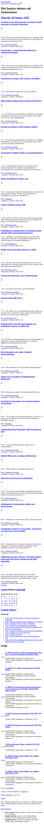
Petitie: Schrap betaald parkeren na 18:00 (18, 250)
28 (5, 605)
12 (16, 598)
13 (2, 601)
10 (12, 598)
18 (14, 601)
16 (9, 601)
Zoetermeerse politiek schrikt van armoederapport (22, 153)
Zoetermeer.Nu (6, 2)
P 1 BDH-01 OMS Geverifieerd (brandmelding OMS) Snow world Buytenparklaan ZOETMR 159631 (23, 653)
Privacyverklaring (6, 795)
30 (2, 596)
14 (5, 601)
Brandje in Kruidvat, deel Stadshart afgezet (19, 127)
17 (12, 601)
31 (5, 596)
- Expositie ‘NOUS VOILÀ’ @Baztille (19, 623)
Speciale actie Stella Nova (11, 298)
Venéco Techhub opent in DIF (13, 205)
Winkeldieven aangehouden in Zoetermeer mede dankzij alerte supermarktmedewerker (21, 232)
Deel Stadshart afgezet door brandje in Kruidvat (21, 101)
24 (12, 603)
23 (9, 603)
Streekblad (8, 199)
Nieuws (3, 3)
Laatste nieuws (8, 609)
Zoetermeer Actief (11, 173)
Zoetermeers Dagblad (12, 95)
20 (2, 603)
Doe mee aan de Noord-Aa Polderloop (17, 478)
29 (7, 605)
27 (2, 605)
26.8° (8, 3)
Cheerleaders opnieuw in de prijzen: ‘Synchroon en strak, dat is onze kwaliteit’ (21, 530)
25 (14, 603)
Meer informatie (6, 809)
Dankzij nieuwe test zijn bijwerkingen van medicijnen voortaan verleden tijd (18, 325)
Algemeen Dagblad (11, 44)
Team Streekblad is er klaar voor (14, 179)
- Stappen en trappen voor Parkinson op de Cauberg (23, 622)
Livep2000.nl (9, 788)
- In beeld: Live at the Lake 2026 (17, 632)
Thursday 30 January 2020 (15, 17)
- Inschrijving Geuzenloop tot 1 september (20, 625)
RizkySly (25, 791)
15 (7, 601)
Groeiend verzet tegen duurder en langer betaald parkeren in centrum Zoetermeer (21, 23)
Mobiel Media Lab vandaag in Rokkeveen (18, 456)
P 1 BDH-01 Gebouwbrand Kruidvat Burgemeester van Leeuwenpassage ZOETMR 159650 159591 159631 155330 (23, 689)
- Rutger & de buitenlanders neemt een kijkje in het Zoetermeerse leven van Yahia (23, 641)
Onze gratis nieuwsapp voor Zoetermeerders (19, 275)
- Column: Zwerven (13, 634)
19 (16, 601)
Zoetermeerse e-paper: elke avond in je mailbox (20, 78)
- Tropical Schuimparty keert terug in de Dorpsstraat (23, 631)
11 (14, 598)
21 (5, 603)
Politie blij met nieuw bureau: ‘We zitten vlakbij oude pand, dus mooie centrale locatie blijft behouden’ (21, 559)
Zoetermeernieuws (11, 244)
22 (7, 603)
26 (16, 603)
